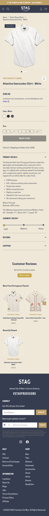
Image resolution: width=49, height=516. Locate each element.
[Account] (41, 9)
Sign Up (41, 412)
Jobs (4, 490)
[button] (41, 2)
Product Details (10, 157)
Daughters (29, 484)
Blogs (4, 486)
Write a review (25, 275)
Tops (27, 458)
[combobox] (6, 425)
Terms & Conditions (10, 494)
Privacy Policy (8, 497)
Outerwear (29, 465)
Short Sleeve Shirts (17, 17)
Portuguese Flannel (12, 78)
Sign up (42, 425)
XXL (37, 131)
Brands (28, 480)
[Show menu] (3, 8)
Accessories (30, 469)
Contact (5, 458)
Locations (6, 479)
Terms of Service (20, 436)
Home (5, 17)
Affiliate (5, 501)
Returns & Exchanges (11, 461)
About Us (6, 482)
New (27, 454)
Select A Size (24, 138)
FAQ (3, 454)
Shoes (27, 473)
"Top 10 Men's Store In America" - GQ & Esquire (24, 3)
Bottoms (28, 461)
